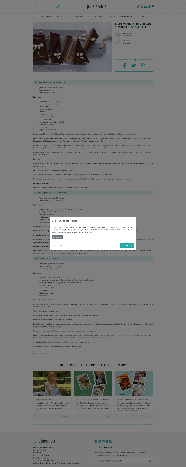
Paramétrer (57, 237)
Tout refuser (57, 245)
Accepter (127, 245)
